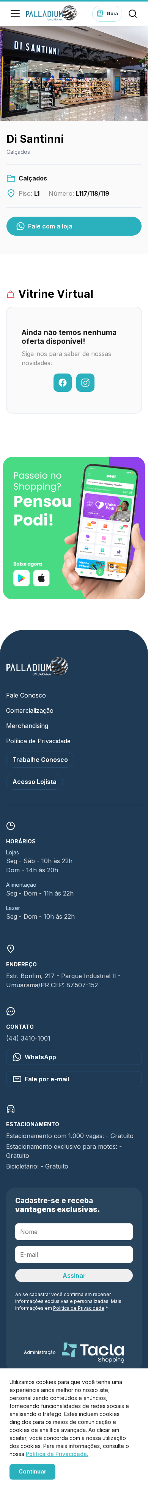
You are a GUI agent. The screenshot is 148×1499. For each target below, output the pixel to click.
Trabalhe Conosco (40, 759)
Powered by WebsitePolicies (41, 1485)
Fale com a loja (50, 226)
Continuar (32, 1471)
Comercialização (30, 710)
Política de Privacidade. (57, 1454)
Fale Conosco (26, 695)
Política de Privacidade (38, 741)
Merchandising (27, 726)
